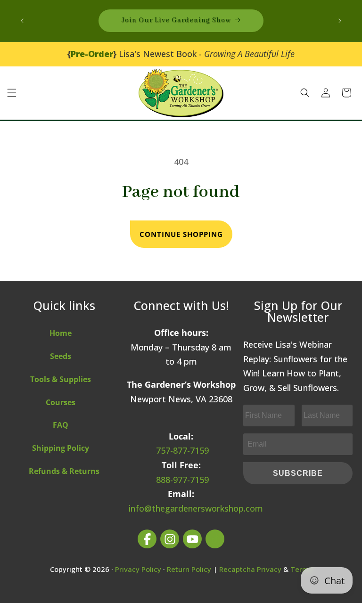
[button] (11, 92)
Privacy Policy (138, 569)
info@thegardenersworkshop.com (196, 508)
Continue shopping (181, 234)
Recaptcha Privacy (250, 569)
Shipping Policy (60, 448)
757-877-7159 (182, 450)
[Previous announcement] (22, 20)
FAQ (60, 425)
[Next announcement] (339, 20)
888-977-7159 (182, 479)
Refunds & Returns (64, 471)
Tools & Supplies (60, 379)
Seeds (60, 356)
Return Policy (189, 569)
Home (60, 333)
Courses (60, 402)
